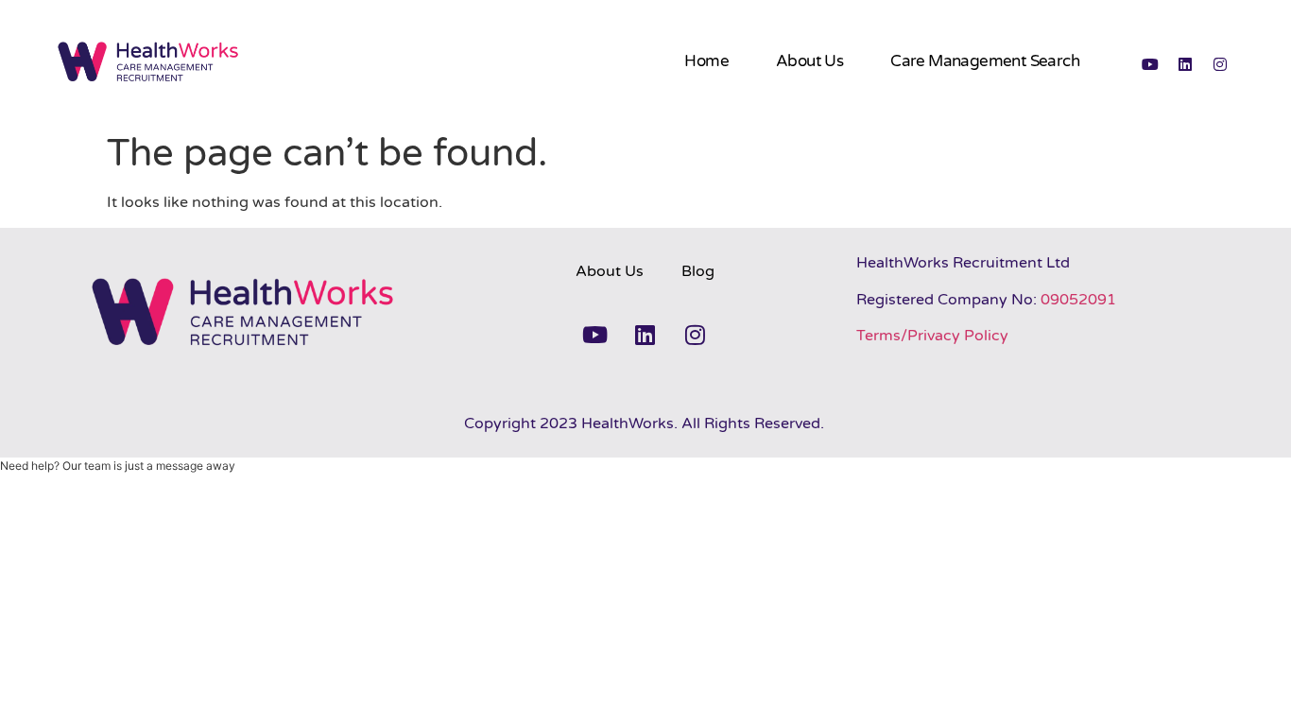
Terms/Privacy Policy (932, 335)
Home (706, 61)
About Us (809, 61)
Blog (697, 271)
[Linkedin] (1185, 64)
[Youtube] (1150, 64)
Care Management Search (984, 61)
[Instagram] (1220, 64)
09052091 (1078, 299)
